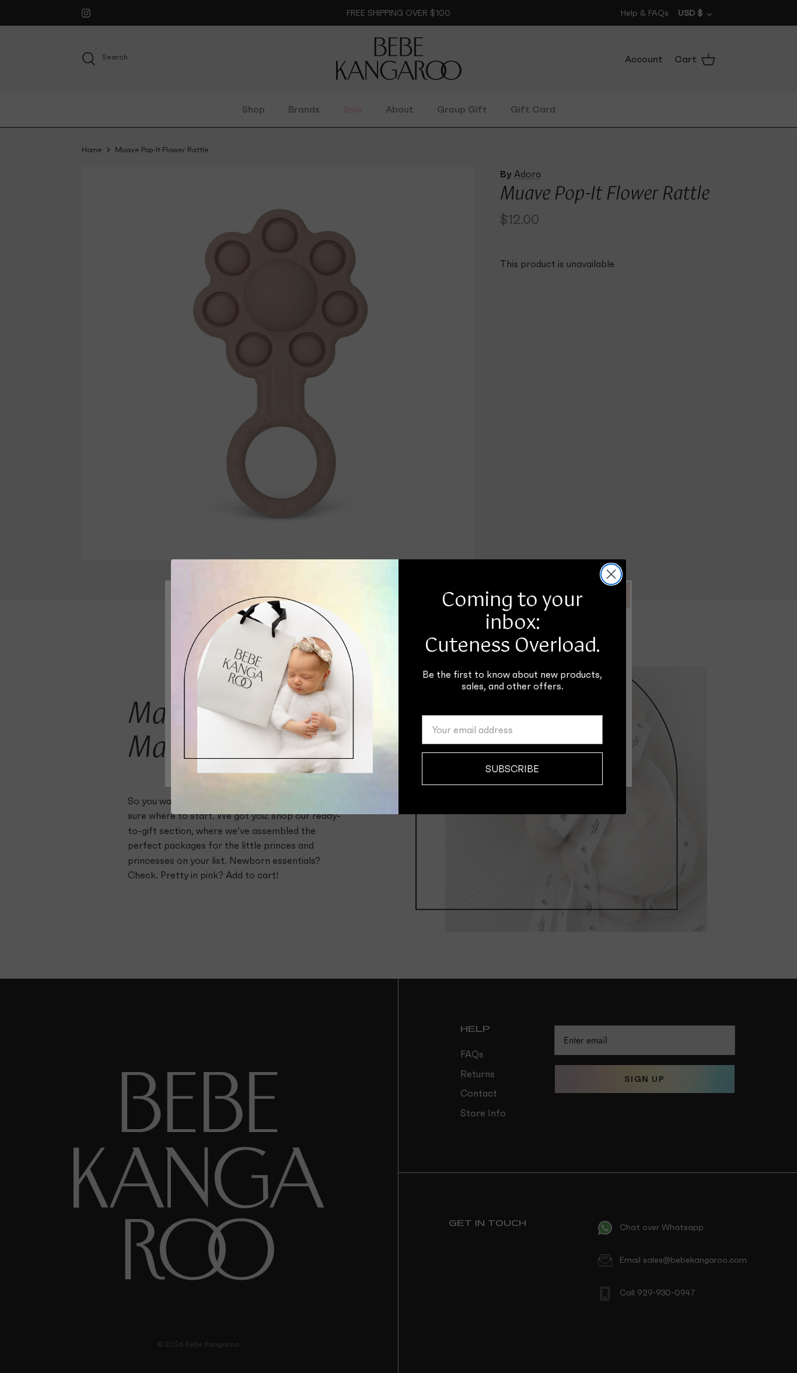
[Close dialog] (611, 574)
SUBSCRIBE (512, 769)
